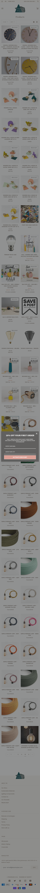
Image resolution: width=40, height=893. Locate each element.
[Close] (36, 433)
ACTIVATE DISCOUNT (20, 457)
